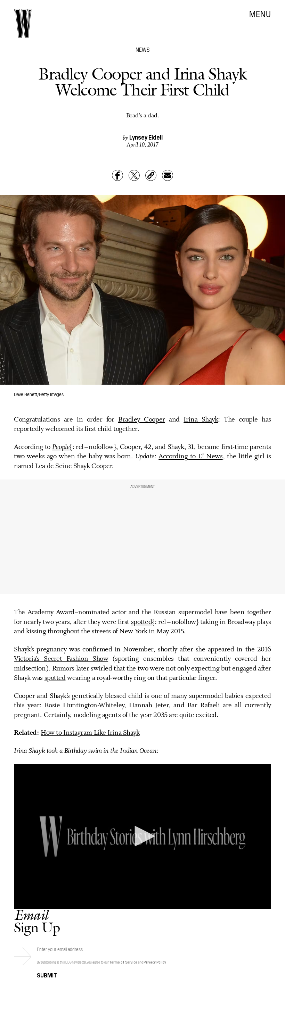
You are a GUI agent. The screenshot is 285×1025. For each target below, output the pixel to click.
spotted (141, 622)
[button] (142, 836)
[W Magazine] (23, 23)
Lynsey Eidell (146, 137)
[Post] (134, 175)
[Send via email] (167, 175)
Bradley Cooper (141, 419)
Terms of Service (123, 962)
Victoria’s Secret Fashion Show (61, 659)
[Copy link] (150, 175)
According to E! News (190, 456)
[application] (142, 836)
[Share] (117, 175)
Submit (47, 975)
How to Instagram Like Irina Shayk (90, 733)
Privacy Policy (155, 962)
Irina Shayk (201, 419)
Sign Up (37, 921)
